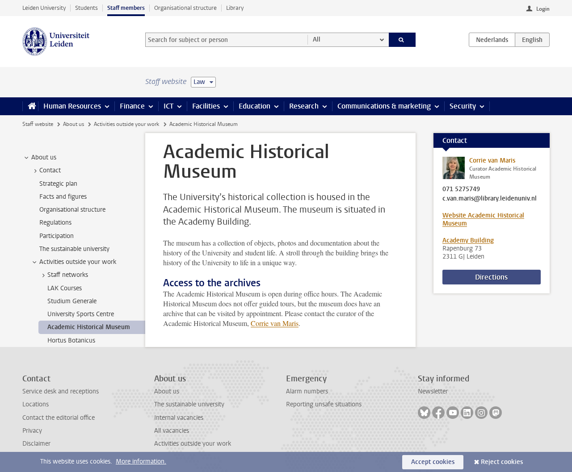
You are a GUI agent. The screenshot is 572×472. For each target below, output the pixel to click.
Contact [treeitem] (50, 170)
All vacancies (171, 430)
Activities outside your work (126, 124)
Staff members (126, 8)
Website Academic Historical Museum (483, 219)
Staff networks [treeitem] (67, 275)
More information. (141, 461)
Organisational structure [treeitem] (72, 209)
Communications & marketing (384, 106)
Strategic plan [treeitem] (58, 184)
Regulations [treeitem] (55, 222)
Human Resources (72, 106)
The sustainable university (189, 404)
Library (235, 8)
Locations (35, 404)
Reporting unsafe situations (324, 404)
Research (304, 106)
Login (543, 9)
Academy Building (468, 240)
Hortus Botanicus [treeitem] (71, 340)
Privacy (32, 430)
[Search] (402, 40)
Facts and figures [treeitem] (63, 196)
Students (86, 8)
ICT (168, 106)
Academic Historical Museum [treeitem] (88, 327)
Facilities (206, 106)
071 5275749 (461, 189)
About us (73, 124)
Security (463, 106)
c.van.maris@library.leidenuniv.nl (489, 199)
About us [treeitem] (43, 157)
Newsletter (433, 391)
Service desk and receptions (60, 391)
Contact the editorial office (58, 418)
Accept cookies (432, 462)
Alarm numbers (307, 391)
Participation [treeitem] (56, 236)
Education (254, 106)
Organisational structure (185, 8)
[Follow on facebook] (438, 412)
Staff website (37, 124)
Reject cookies (502, 462)
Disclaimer (36, 443)
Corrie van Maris (275, 323)
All (316, 39)
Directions (491, 277)
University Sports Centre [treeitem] (80, 314)
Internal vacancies (178, 418)
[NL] (492, 40)
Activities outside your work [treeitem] (77, 262)
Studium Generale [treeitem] (72, 301)
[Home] (30, 106)
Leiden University (44, 8)
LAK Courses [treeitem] (64, 288)
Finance (132, 106)
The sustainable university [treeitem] (74, 249)
